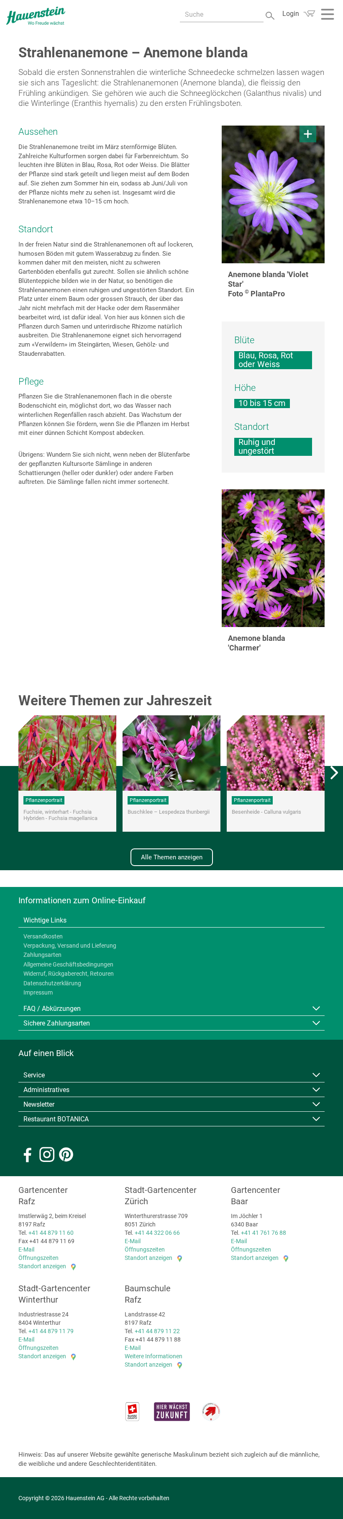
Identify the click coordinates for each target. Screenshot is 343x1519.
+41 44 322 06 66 (157, 1232)
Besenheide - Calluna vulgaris (266, 812)
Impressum (38, 992)
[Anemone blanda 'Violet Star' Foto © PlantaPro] (273, 194)
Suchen (271, 15)
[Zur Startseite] (35, 16)
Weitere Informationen (153, 1356)
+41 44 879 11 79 (51, 1331)
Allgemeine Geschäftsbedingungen (68, 964)
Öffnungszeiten (38, 1257)
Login (290, 14)
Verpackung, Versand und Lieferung (69, 945)
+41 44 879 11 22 (157, 1331)
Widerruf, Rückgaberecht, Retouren (68, 973)
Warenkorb (309, 13)
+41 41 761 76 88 (263, 1232)
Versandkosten (43, 936)
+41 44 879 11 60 (51, 1232)
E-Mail (26, 1249)
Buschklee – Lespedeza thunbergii (169, 812)
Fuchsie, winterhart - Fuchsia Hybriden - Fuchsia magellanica (60, 815)
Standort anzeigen (42, 1266)
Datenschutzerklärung (52, 983)
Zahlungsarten (42, 954)
